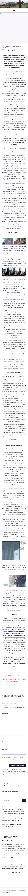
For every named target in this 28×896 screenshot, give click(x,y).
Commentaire (6, 713)
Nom (3, 734)
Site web (4, 749)
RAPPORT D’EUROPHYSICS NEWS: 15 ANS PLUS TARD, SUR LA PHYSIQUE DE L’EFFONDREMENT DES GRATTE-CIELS (14, 659)
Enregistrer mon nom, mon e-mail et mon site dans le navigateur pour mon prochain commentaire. (12, 759)
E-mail (4, 742)
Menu (14, 10)
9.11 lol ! (7, 695)
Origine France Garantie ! (11, 3)
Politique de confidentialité (8, 890)
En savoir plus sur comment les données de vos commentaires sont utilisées (14, 773)
